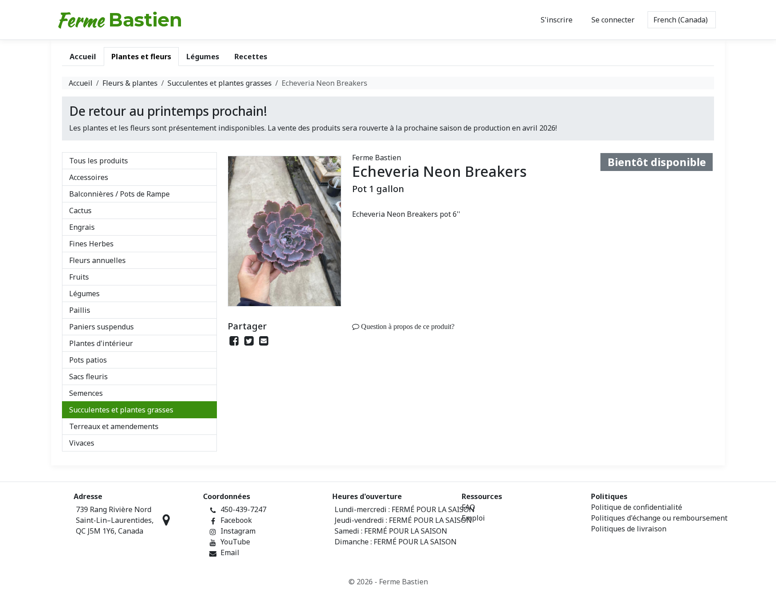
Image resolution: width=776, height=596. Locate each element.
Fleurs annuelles (97, 260)
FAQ (468, 507)
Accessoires (88, 177)
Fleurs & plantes (130, 83)
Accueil (81, 83)
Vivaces (81, 443)
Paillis (79, 310)
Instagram (238, 531)
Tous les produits (98, 161)
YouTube (235, 542)
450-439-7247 (243, 509)
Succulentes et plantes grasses (220, 83)
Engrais (82, 227)
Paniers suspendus (101, 327)
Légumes (84, 293)
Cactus (80, 210)
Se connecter (613, 20)
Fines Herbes (91, 244)
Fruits (79, 277)
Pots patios (88, 360)
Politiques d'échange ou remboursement (659, 518)
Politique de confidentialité (636, 507)
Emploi (473, 518)
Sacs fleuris (88, 376)
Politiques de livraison (628, 529)
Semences (86, 393)
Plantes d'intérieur (101, 343)
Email (229, 552)
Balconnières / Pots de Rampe (119, 194)
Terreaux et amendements (114, 426)
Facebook (236, 520)
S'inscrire (557, 20)
